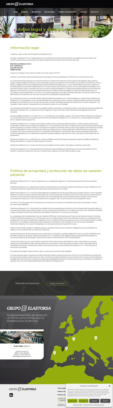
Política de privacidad (65, 391)
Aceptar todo (72, 401)
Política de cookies (77, 404)
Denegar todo (83, 401)
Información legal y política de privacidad (93, 404)
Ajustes (94, 401)
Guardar (105, 401)
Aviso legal (61, 388)
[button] (109, 386)
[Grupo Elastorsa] (19, 4)
